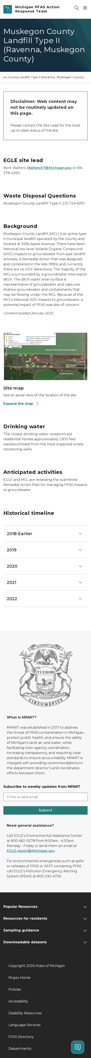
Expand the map (18, 404)
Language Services (24, 1025)
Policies (14, 989)
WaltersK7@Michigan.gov (49, 168)
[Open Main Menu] (85, 7)
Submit (45, 810)
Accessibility (18, 1001)
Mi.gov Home (19, 978)
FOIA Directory (21, 1037)
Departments (19, 1049)
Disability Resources (25, 1013)
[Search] (76, 7)
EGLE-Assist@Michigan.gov (31, 851)
